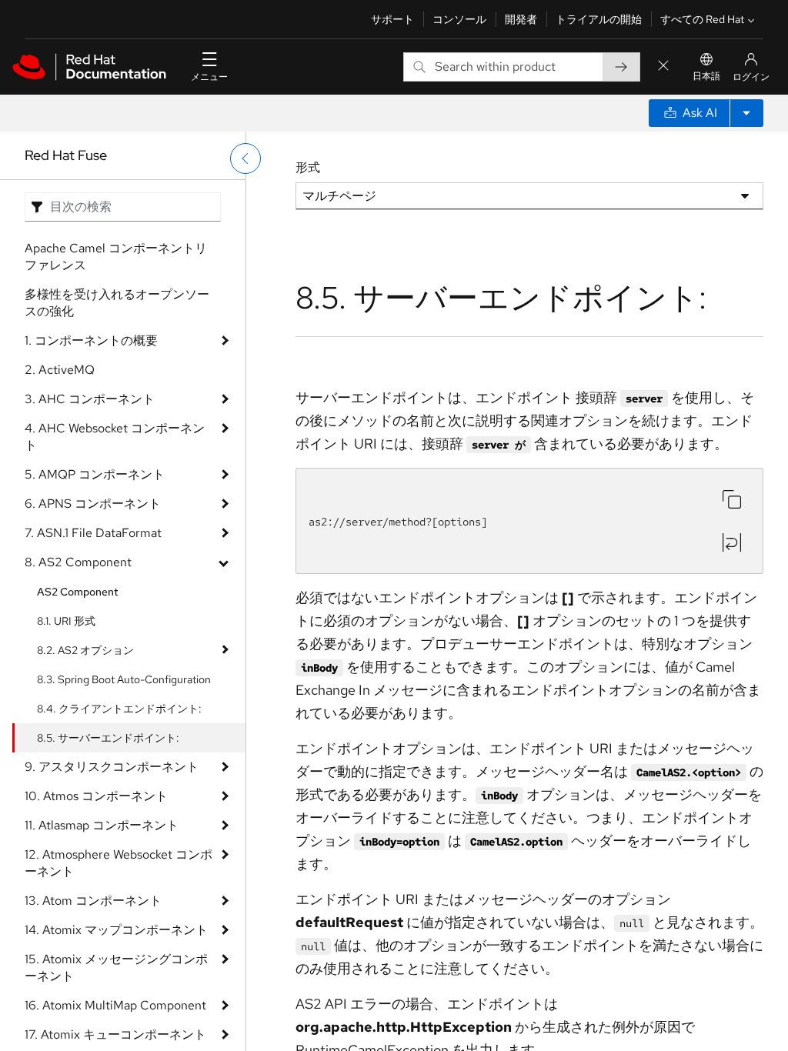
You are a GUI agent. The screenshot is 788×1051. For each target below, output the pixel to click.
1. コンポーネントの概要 (91, 340)
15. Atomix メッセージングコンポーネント (116, 967)
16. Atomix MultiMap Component (115, 1005)
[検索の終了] (663, 66)
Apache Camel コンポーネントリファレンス (116, 256)
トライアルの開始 (599, 19)
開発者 (521, 19)
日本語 (706, 76)
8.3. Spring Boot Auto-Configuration (124, 679)
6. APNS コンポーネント (93, 503)
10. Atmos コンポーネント (96, 796)
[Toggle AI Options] (746, 113)
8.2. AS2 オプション (85, 650)
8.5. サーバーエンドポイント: (108, 738)
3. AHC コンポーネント (90, 399)
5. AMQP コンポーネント (95, 474)
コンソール (459, 19)
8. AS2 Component (78, 562)
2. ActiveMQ (60, 370)
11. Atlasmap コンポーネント (102, 825)
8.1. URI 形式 (66, 621)
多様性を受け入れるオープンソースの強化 (117, 302)
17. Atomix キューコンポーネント (115, 1034)
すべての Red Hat (702, 19)
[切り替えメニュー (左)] (245, 158)
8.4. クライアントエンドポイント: (119, 709)
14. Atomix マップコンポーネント (116, 930)
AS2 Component (78, 592)
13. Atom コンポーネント (93, 901)
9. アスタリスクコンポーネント (112, 767)
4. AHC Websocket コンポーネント (115, 436)
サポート (392, 19)
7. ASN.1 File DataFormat (93, 533)
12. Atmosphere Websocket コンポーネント (118, 862)
